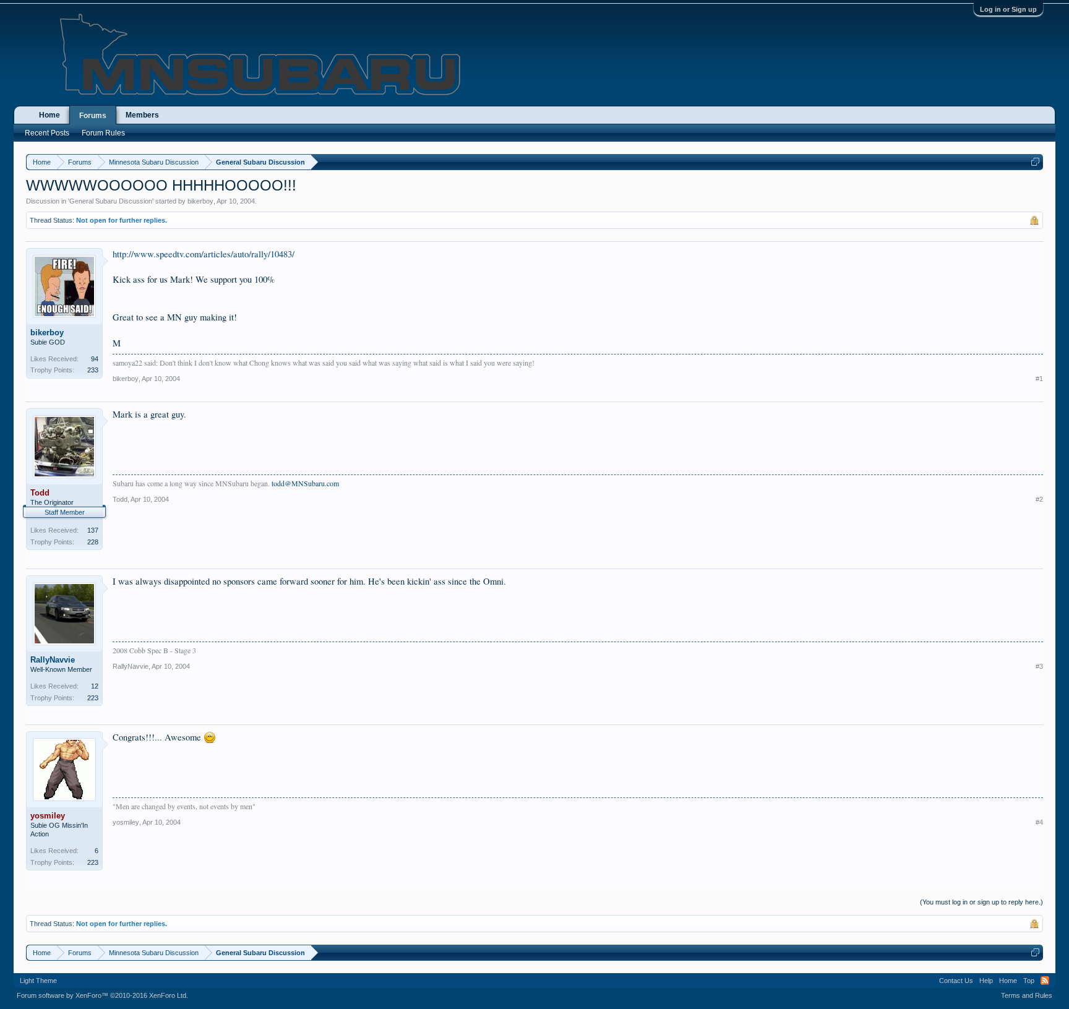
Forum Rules (103, 133)
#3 (1039, 666)
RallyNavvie (52, 659)
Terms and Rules (1026, 995)
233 (92, 370)
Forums (92, 115)
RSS (1045, 980)
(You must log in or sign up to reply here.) (981, 902)
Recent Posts (47, 133)
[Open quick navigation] (1035, 162)
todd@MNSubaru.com (305, 483)
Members (142, 115)
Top (1028, 980)
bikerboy (200, 201)
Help (986, 980)
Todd (120, 499)
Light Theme (38, 980)
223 (92, 698)
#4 (1039, 822)
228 (92, 542)
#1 (1039, 378)
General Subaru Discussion (110, 201)
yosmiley (126, 822)
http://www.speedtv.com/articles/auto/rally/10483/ (203, 254)
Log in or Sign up (1008, 9)
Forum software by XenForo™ (102, 995)
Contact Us (956, 980)
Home (49, 115)
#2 (1039, 499)
